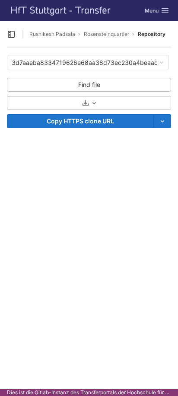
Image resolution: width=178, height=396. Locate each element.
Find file (89, 84)
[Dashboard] (60, 10)
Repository (151, 34)
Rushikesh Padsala (52, 34)
